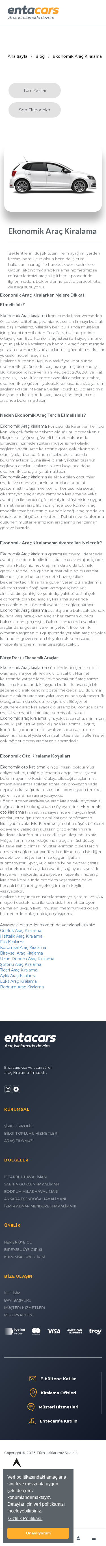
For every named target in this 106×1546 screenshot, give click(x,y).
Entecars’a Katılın (58, 1421)
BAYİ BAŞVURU (18, 1300)
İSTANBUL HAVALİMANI (25, 1177)
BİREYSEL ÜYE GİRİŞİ (23, 1249)
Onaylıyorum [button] (38, 1533)
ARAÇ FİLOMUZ (18, 1141)
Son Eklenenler (34, 109)
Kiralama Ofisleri (58, 1392)
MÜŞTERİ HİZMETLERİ (24, 1308)
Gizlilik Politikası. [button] (25, 1518)
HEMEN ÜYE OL (18, 1242)
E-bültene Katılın (58, 1378)
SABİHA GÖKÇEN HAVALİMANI (32, 1184)
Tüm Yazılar (34, 90)
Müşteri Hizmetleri (58, 1407)
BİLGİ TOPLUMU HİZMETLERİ (31, 1133)
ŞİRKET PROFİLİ (19, 1126)
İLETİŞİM (12, 1293)
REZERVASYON (18, 1315)
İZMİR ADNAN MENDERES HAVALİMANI (40, 1206)
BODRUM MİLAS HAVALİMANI (31, 1191)
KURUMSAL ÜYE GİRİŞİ (24, 1257)
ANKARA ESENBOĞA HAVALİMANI (35, 1199)
